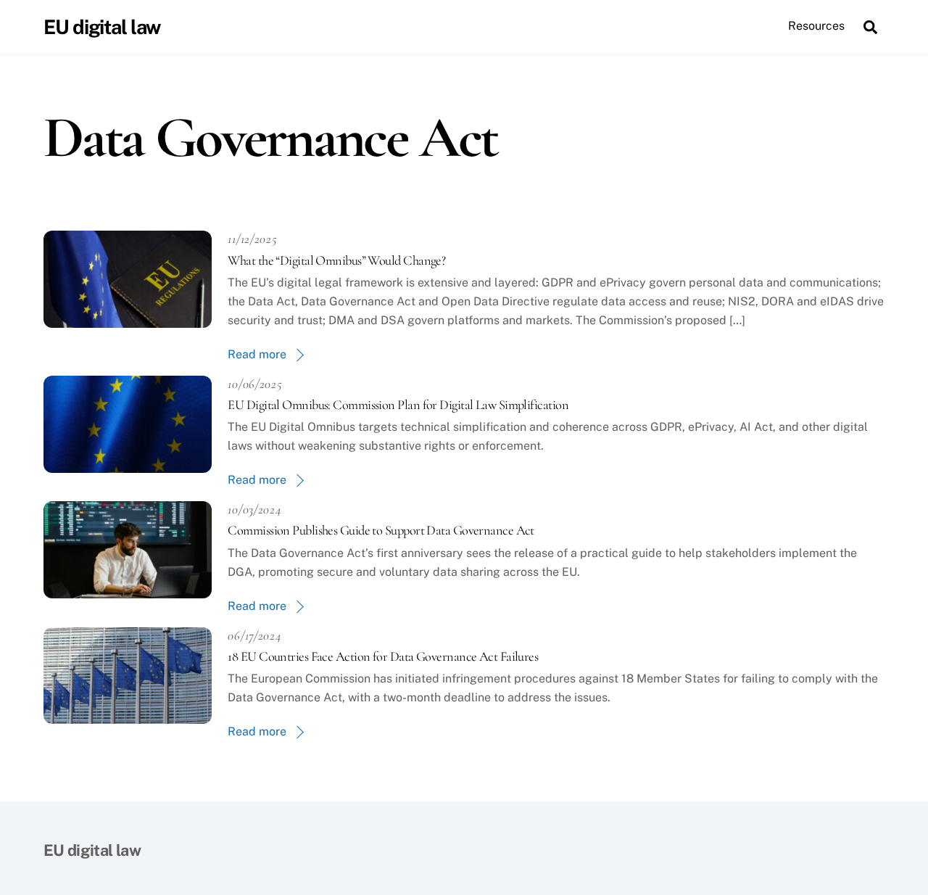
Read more (257, 354)
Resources (816, 26)
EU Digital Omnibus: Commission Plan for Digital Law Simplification (398, 405)
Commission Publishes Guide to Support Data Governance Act (381, 530)
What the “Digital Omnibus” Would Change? (336, 260)
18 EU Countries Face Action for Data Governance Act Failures (383, 656)
